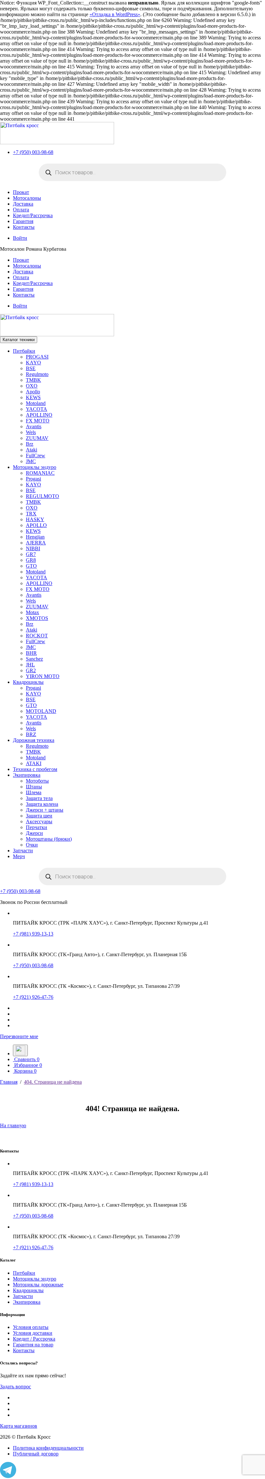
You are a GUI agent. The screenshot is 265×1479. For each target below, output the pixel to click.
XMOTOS (37, 618)
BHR (31, 653)
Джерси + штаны (44, 810)
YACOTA (36, 409)
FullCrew (35, 455)
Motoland (36, 403)
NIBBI (33, 548)
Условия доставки (32, 1333)
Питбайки (24, 351)
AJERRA (36, 542)
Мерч (19, 856)
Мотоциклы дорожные (38, 1284)
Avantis (33, 426)
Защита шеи (39, 815)
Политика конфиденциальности (48, 1448)
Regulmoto (37, 374)
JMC (31, 461)
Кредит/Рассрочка (33, 215)
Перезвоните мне (19, 1036)
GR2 (31, 670)
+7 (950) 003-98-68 (33, 152)
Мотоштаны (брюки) (49, 839)
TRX (31, 513)
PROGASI (37, 357)
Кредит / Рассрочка (34, 1339)
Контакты (24, 227)
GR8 (31, 560)
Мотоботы (37, 781)
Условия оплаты (30, 1327)
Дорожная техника (33, 740)
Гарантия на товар (33, 1344)
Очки (32, 844)
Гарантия (23, 221)
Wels (31, 432)
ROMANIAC (40, 473)
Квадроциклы (28, 682)
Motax (32, 612)
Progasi (33, 478)
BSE (31, 368)
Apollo (33, 391)
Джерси (34, 833)
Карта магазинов (18, 1426)
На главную (13, 1125)
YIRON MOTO (42, 676)
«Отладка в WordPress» (115, 14)
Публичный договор (35, 1453)
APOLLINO (39, 415)
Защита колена (42, 804)
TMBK (33, 380)
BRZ (31, 734)
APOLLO (36, 525)
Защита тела (39, 798)
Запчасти (23, 850)
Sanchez (34, 659)
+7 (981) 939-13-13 (33, 934)
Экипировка (26, 775)
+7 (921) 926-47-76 (33, 997)
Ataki (31, 449)
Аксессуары (39, 821)
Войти (20, 238)
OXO (31, 386)
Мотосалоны (27, 198)
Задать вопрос (15, 1386)
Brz (29, 444)
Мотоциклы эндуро (34, 467)
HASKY (35, 519)
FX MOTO (37, 420)
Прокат (21, 192)
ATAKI (33, 763)
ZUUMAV (37, 438)
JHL (30, 664)
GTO (31, 566)
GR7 (31, 554)
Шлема (33, 792)
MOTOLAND (41, 711)
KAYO (33, 362)
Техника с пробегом (35, 769)
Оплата (21, 209)
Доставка (23, 204)
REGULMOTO (42, 496)
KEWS (33, 397)
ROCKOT (37, 635)
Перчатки (36, 827)
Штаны (34, 786)
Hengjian (35, 537)
